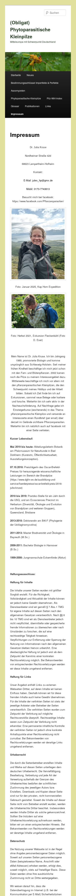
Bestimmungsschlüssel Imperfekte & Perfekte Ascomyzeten (34, 86)
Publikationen (32, 106)
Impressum (17, 114)
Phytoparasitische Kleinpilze (26, 98)
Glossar (15, 106)
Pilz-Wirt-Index (54, 98)
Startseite (16, 75)
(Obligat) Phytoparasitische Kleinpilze (30, 29)
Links (48, 106)
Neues (30, 75)
